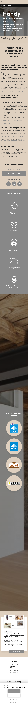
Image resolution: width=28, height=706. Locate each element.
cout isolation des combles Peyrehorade (15, 135)
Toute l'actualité (17, 651)
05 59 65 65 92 (6, 5)
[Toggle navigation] (26, 2)
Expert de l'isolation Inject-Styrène (13, 119)
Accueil (2, 37)
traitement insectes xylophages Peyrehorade (13, 141)
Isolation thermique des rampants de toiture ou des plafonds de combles (12, 122)
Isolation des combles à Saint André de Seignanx (13, 89)
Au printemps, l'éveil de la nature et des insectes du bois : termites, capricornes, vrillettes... (14, 636)
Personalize (15, 699)
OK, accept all (14, 691)
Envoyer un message (14, 173)
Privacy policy (14, 702)
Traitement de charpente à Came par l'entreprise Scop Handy (13, 90)
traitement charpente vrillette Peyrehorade (12, 140)
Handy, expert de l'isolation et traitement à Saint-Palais (16, 37)
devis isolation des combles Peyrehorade (13, 136)
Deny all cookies (14, 695)
